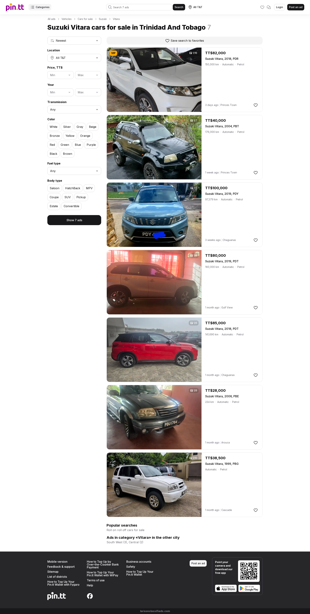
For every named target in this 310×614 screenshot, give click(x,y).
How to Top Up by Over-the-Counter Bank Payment (103, 564)
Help (90, 585)
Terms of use (96, 580)
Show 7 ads (74, 220)
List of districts (57, 576)
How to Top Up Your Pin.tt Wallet (139, 573)
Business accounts (138, 561)
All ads (51, 18)
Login (279, 7)
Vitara (116, 18)
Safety (130, 566)
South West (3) (117, 542)
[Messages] (269, 7)
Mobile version (57, 561)
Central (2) (136, 542)
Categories (43, 7)
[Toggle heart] (256, 105)
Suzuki (103, 18)
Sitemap (52, 571)
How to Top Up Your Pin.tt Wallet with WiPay (102, 574)
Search (179, 7)
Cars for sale (85, 18)
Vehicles (67, 18)
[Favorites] (262, 7)
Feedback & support (61, 566)
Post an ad (295, 7)
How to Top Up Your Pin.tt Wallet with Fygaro (63, 583)
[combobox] (74, 41)
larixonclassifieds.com (155, 611)
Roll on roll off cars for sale (125, 530)
